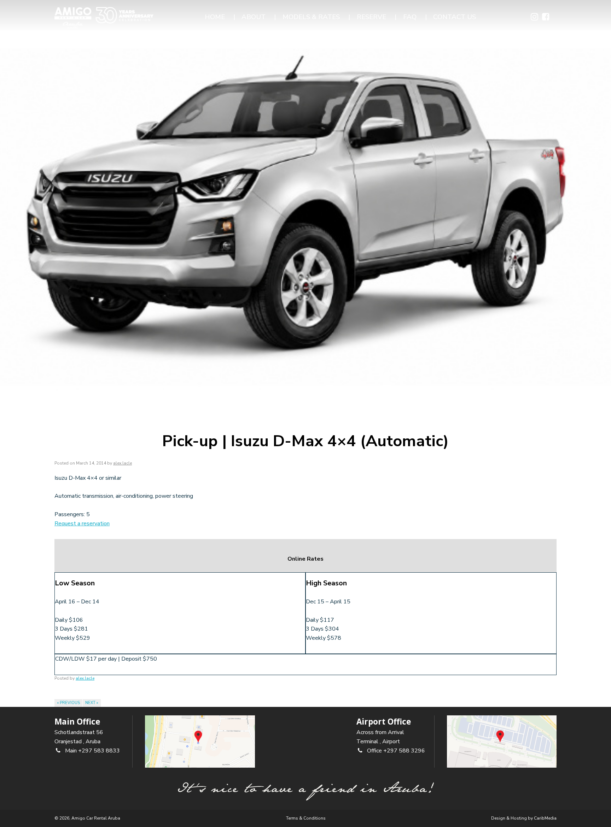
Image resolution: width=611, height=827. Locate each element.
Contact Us (454, 17)
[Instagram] (534, 18)
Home (215, 17)
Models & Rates (311, 17)
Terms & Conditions (306, 818)
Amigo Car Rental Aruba (95, 818)
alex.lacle (122, 463)
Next (91, 702)
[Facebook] (545, 18)
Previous (68, 702)
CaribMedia (545, 818)
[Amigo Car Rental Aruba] (103, 17)
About (254, 17)
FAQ (410, 17)
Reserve (371, 17)
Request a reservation (82, 523)
